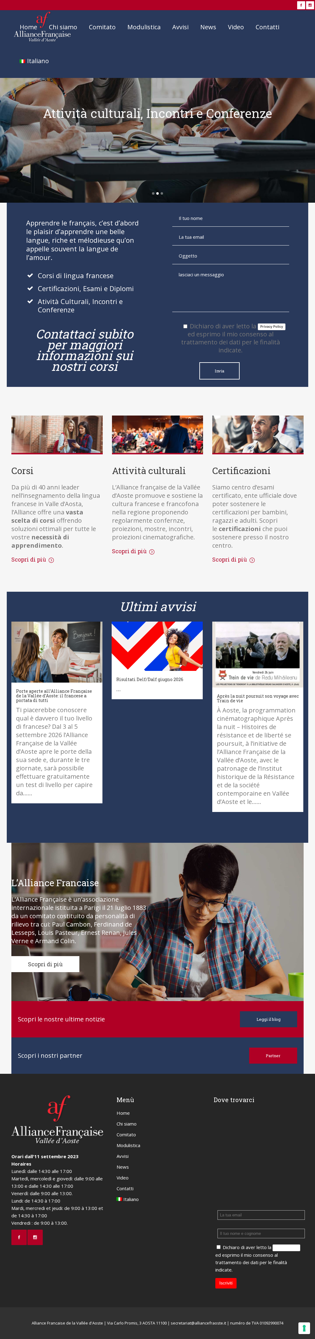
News (123, 1167)
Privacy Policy (271, 326)
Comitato (126, 1134)
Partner (273, 1055)
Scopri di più (157, 138)
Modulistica (128, 1145)
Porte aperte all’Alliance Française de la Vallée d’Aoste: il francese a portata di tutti (54, 695)
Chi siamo (127, 1124)
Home (123, 1113)
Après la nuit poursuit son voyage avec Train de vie (258, 698)
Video (123, 1178)
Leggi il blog (269, 1019)
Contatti (125, 1188)
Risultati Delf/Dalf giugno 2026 (149, 679)
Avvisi (123, 1156)
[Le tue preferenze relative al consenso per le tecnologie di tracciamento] (304, 1328)
